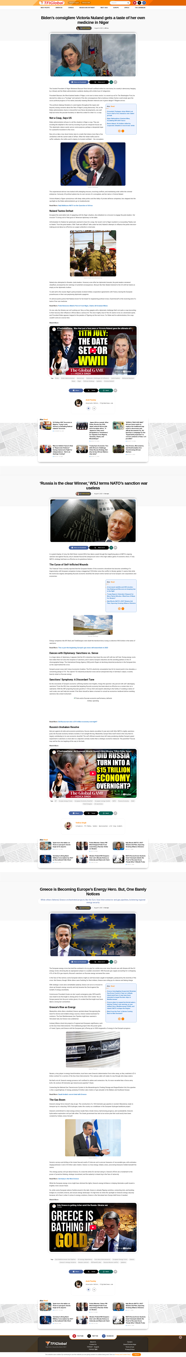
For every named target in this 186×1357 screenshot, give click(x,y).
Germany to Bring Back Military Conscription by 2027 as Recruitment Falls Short (63, 858)
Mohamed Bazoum (128, 378)
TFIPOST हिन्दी (86, 2)
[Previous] (119, 131)
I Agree (136, 1354)
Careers (129, 1342)
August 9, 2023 (98, 28)
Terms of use (130, 1347)
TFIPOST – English (93, 1347)
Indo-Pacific (45, 7)
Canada (71, 7)
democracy (80, 378)
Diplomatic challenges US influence (97, 378)
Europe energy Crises (65, 801)
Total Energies (87, 804)
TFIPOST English (74, 2)
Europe (116, 7)
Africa (126, 7)
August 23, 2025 (94, 441)
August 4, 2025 (131, 454)
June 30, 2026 (57, 862)
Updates (99, 381)
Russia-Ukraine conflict (111, 1262)
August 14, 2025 (58, 456)
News (73, 381)
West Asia (104, 7)
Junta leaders (115, 378)
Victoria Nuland (109, 381)
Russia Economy (123, 801)
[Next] (122, 131)
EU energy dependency (85, 1259)
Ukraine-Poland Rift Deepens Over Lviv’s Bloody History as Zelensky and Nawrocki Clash (99, 858)
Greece (132, 1259)
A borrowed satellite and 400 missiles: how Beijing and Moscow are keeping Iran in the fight (121, 589)
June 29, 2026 (94, 862)
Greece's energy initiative (68, 1262)
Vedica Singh (85, 493)
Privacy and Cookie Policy (122, 1354)
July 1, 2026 (130, 849)
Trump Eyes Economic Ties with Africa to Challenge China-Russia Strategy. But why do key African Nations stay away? (98, 450)
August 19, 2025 (131, 441)
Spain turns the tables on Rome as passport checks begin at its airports (62, 845)
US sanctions (98, 804)
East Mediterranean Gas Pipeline (65, 1259)
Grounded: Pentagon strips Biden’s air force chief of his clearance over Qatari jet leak (120, 113)
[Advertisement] (93, 470)
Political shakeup (88, 381)
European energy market (102, 801)
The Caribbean (140, 7)
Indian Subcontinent (87, 7)
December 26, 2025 (59, 431)
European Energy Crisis (120, 1259)
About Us (93, 1342)
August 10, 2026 (58, 849)
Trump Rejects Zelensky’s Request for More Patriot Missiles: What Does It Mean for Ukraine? (121, 596)
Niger (79, 381)
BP (56, 801)
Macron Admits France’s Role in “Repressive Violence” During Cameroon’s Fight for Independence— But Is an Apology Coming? (63, 450)
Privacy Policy (129, 1349)
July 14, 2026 (93, 851)
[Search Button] (129, 3)
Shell (132, 801)
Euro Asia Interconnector (102, 1259)
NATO (114, 801)
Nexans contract (83, 1262)
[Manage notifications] (180, 1337)
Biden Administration (68, 378)
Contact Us (93, 1344)
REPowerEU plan (96, 1262)
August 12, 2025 (94, 456)
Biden (57, 378)
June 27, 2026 (130, 864)
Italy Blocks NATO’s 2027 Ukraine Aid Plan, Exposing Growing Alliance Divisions (135, 845)
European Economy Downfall (84, 801)
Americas (59, 7)
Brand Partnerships (130, 1344)
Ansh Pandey (86, 28)
